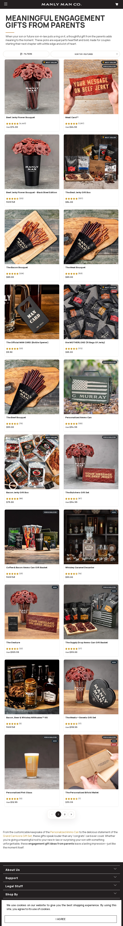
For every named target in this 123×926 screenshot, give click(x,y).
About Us (12, 870)
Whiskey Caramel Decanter (79, 567)
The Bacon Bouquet (17, 267)
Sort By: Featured (84, 54)
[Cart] (117, 4)
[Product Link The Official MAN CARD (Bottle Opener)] (32, 312)
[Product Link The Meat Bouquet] (91, 237)
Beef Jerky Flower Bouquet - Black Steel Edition (31, 192)
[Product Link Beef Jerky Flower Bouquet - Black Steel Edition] (32, 161)
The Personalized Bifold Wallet (82, 792)
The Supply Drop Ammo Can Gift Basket (86, 642)
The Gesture (13, 642)
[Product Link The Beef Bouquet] (32, 387)
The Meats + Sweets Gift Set (80, 717)
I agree (61, 919)
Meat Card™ (71, 117)
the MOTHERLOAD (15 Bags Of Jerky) (85, 342)
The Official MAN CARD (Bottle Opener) (27, 342)
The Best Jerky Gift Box (77, 192)
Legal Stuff (14, 886)
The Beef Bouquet (16, 417)
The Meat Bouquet (75, 267)
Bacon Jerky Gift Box (17, 492)
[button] (12, 123)
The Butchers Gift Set (77, 492)
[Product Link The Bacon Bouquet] (32, 237)
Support (11, 878)
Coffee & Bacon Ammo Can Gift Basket (26, 567)
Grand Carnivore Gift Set (17, 836)
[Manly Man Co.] (61, 4)
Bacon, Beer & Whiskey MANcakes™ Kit (27, 717)
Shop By (11, 894)
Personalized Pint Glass (19, 792)
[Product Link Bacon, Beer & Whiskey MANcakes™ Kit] (32, 687)
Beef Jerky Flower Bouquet (20, 117)
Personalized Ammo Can (78, 417)
